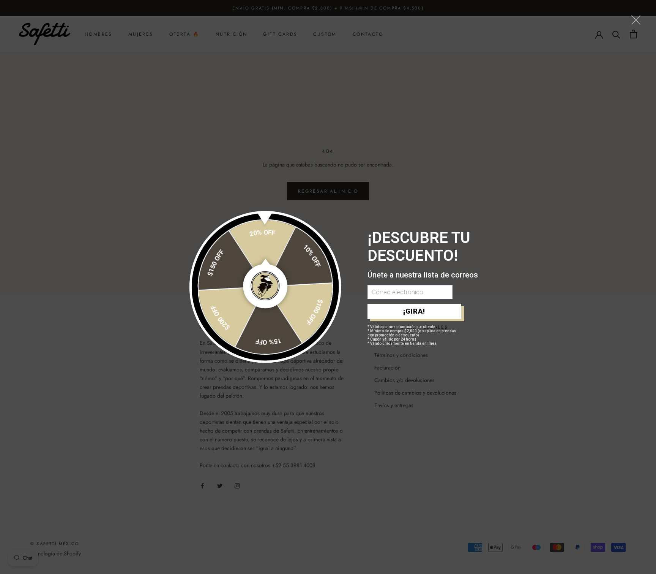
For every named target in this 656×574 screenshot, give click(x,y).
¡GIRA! (414, 311)
